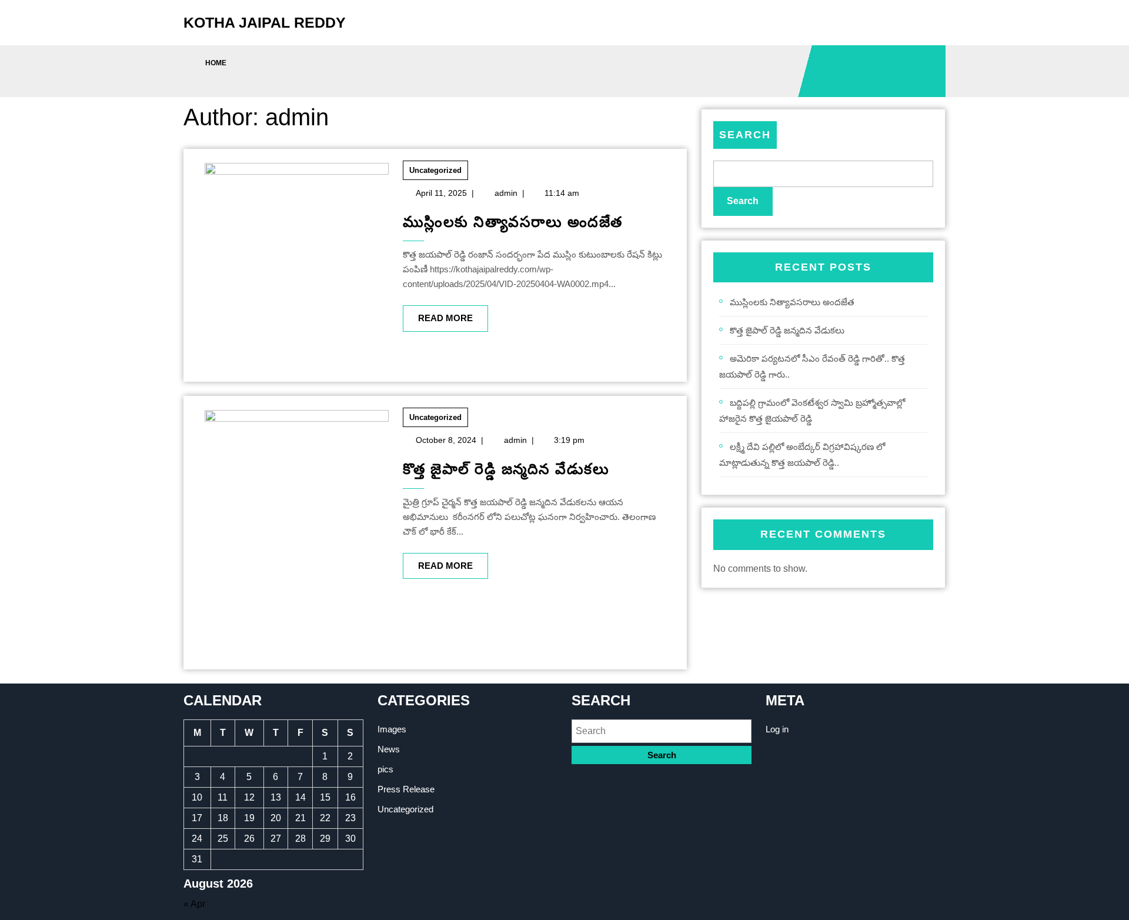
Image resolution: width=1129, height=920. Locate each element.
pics (385, 769)
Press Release (406, 789)
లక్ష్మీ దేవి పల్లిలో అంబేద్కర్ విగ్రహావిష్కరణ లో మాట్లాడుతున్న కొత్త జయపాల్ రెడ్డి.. (802, 455)
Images (392, 729)
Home (215, 63)
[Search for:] (661, 731)
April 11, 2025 (441, 193)
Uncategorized (435, 170)
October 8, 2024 (446, 440)
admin (506, 193)
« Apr (194, 904)
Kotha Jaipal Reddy (264, 22)
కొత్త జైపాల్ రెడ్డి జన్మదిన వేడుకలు (506, 469)
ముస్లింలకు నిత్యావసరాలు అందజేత (513, 222)
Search (745, 135)
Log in (777, 729)
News (389, 749)
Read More (438, 314)
